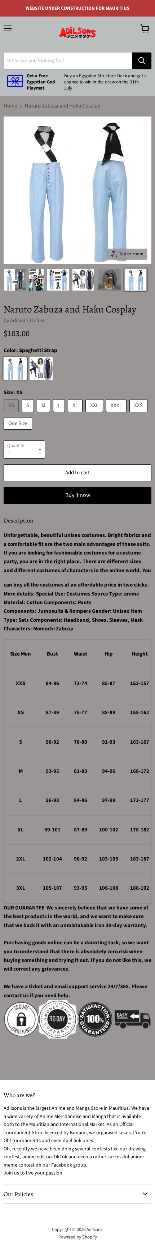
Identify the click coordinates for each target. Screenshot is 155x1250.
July (68, 88)
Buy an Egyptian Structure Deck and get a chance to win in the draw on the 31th (105, 79)
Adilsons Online (27, 320)
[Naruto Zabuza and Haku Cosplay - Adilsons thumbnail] (14, 279)
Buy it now (77, 495)
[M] (44, 414)
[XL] (76, 414)
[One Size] (19, 431)
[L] (60, 414)
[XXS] (139, 414)
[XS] (12, 414)
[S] (29, 414)
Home (10, 106)
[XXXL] (117, 414)
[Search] (141, 61)
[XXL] (95, 414)
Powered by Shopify (77, 1237)
